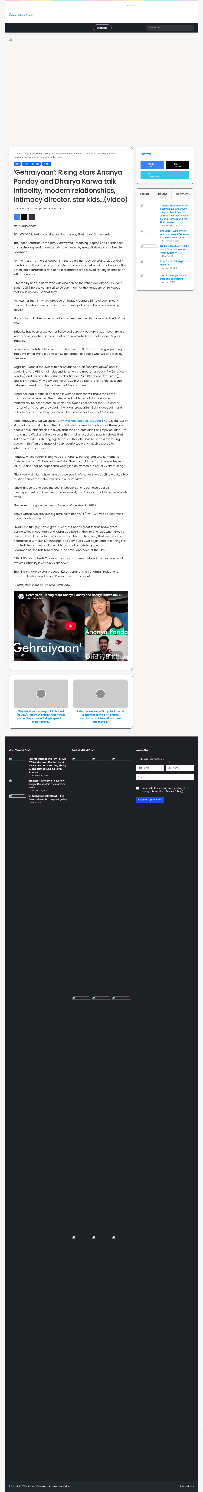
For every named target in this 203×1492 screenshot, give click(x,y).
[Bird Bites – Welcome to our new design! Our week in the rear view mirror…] (149, 235)
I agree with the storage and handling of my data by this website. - (165, 789)
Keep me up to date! (149, 799)
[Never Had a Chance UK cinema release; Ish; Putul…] (81, 1116)
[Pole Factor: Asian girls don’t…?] (149, 266)
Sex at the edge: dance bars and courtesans (173, 277)
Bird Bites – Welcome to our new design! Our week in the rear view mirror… (174, 234)
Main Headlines (31, 163)
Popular (144, 193)
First (138, 762)
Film (26, 153)
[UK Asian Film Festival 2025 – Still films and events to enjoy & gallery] (149, 250)
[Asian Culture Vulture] (21, 15)
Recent (162, 193)
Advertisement (133, 5)
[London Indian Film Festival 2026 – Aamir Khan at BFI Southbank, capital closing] (121, 1355)
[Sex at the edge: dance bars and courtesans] (149, 280)
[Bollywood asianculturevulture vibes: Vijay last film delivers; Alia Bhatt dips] (101, 1002)
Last (168, 762)
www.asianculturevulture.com (80, 421)
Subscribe (102, 27)
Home (18, 153)
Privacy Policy (173, 791)
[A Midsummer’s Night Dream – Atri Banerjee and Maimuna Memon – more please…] (101, 1241)
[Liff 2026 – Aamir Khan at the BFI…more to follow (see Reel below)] (81, 1242)
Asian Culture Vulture (59, 1486)
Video (46, 163)
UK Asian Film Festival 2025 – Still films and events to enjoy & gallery (174, 249)
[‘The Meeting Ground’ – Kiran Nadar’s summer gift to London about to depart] (121, 876)
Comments (183, 193)
